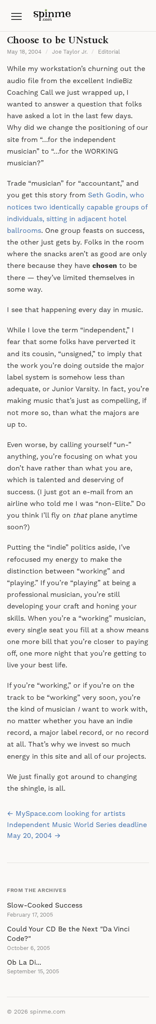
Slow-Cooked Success (44, 905)
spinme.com (47, 1012)
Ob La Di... (24, 962)
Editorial (109, 51)
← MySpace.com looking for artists (66, 813)
